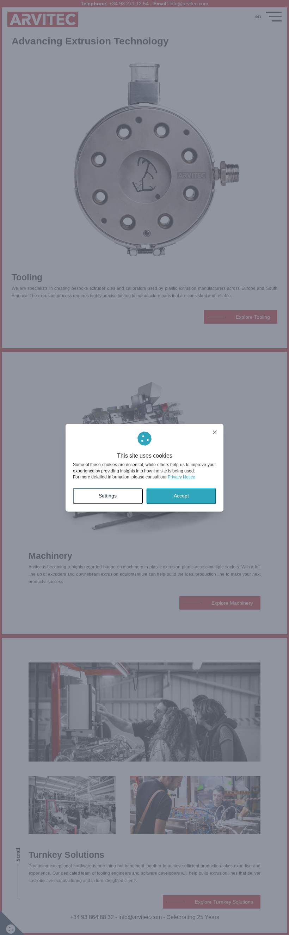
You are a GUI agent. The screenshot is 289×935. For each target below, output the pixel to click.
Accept (181, 496)
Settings (108, 496)
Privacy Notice (181, 477)
